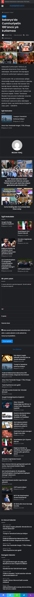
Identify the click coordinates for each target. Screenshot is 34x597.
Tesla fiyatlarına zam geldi (11, 385)
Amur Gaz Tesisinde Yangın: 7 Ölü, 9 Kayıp (16, 125)
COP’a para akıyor (24, 269)
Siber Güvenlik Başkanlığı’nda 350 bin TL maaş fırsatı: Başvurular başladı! (22, 405)
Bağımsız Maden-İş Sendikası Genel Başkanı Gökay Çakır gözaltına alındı (9, 251)
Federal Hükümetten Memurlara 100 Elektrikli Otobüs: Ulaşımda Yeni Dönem (15, 374)
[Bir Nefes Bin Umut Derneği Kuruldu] (7, 506)
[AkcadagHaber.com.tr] (17, 6)
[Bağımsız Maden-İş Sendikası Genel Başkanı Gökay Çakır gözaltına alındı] (9, 242)
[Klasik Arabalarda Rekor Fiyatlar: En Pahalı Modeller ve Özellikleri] (7, 415)
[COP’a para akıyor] (25, 263)
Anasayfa (6, 12)
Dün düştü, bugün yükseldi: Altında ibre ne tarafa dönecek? (22, 357)
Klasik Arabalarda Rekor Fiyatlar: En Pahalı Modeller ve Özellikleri (22, 415)
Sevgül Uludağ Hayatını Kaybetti (8, 223)
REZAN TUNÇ (8, 35)
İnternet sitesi (6, 323)
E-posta (4, 316)
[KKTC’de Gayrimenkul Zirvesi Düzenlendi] (7, 498)
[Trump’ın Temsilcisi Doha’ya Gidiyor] (7, 118)
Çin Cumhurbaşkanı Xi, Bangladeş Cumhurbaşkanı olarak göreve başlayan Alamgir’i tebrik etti (8, 264)
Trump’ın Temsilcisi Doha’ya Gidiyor (20, 365)
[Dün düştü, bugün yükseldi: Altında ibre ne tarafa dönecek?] (7, 358)
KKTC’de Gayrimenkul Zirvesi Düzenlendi (21, 496)
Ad (3, 309)
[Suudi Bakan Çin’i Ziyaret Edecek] (25, 225)
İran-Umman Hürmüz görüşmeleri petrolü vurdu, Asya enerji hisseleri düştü (16, 465)
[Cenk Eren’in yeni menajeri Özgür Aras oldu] (7, 433)
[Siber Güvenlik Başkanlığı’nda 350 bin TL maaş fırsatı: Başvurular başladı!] (7, 404)
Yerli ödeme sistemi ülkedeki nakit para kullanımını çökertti (20, 424)
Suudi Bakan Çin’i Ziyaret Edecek (24, 232)
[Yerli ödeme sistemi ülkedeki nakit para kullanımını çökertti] (7, 424)
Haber (12, 12)
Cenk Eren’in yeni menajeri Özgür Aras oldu (23, 432)
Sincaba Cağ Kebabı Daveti (25, 240)
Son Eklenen (17, 349)
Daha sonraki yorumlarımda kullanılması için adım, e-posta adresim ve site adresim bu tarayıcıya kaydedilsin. (16, 333)
